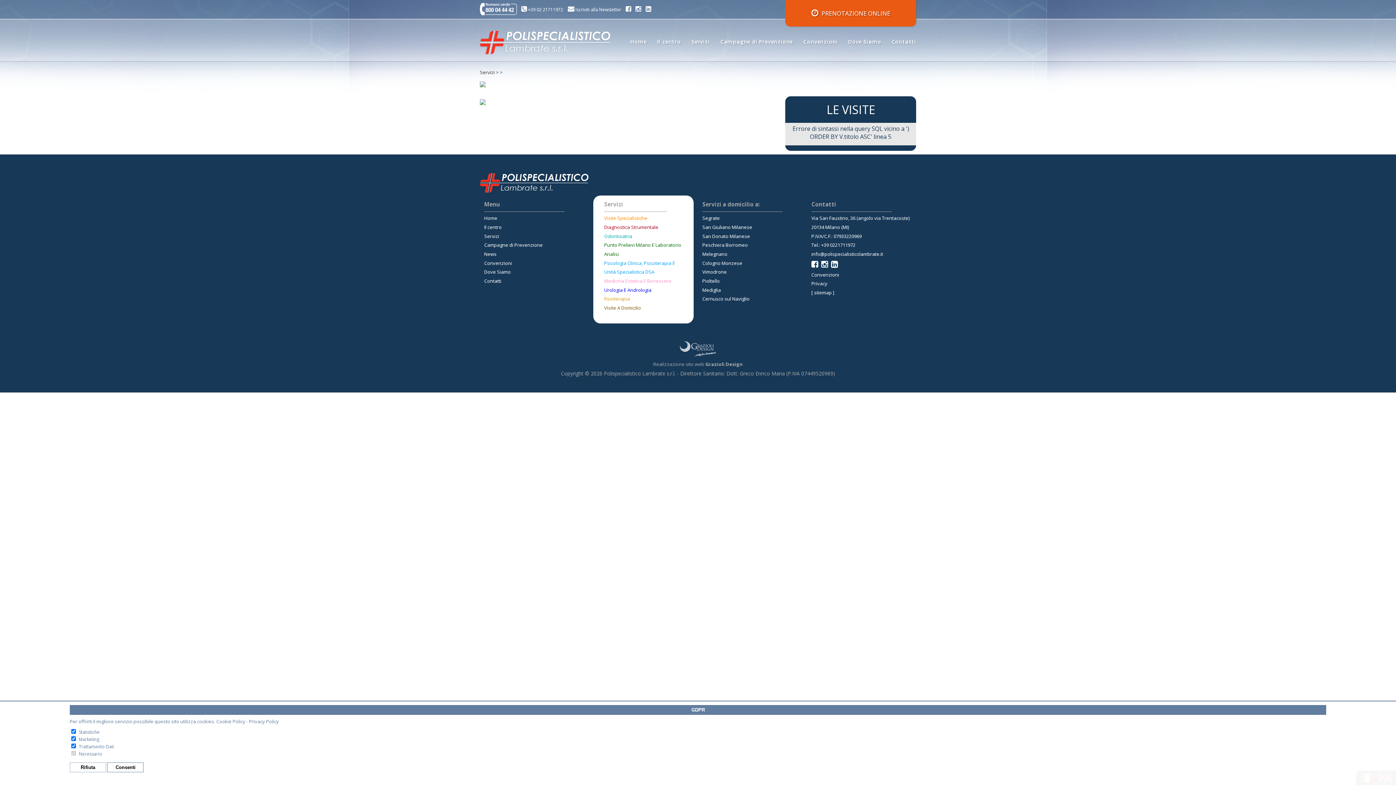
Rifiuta (88, 767)
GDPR (698, 710)
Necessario (90, 754)
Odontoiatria (618, 236)
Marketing (89, 739)
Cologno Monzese (722, 263)
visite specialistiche (625, 218)
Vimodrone (714, 272)
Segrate (711, 218)
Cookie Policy (230, 721)
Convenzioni (820, 41)
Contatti (904, 41)
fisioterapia (617, 298)
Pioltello (711, 281)
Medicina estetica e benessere (637, 281)
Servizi (700, 41)
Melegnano (714, 254)
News (490, 254)
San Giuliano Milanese (727, 227)
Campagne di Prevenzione (757, 41)
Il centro (669, 41)
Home (638, 41)
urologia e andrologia (627, 290)
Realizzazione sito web (698, 364)
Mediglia (711, 290)
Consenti (126, 767)
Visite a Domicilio (622, 308)
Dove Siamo (864, 41)
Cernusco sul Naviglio (726, 298)
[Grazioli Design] (698, 349)
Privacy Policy (264, 721)
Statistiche (89, 732)
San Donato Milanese (726, 236)
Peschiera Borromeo (725, 245)
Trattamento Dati (96, 747)
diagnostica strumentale (631, 227)
